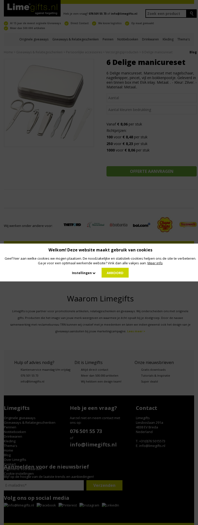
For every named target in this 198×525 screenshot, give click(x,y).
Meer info (155, 263)
